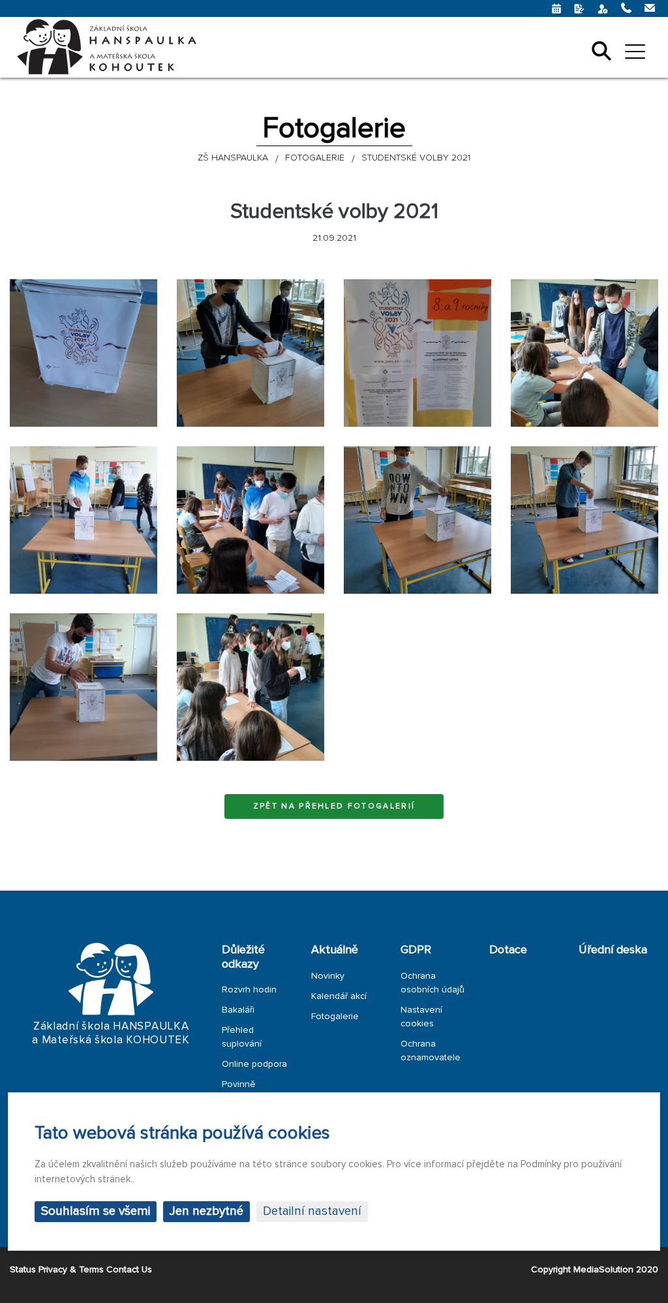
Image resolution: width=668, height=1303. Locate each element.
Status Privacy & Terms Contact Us (81, 1269)
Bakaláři (238, 1009)
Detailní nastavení (312, 1211)
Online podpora (254, 1063)
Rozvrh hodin (249, 989)
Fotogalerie (335, 1016)
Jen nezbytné (206, 1211)
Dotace (508, 949)
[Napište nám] (558, 8)
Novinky (327, 975)
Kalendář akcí (339, 996)
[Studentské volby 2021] (83, 353)
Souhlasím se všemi (95, 1211)
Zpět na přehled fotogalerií (334, 806)
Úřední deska (613, 949)
